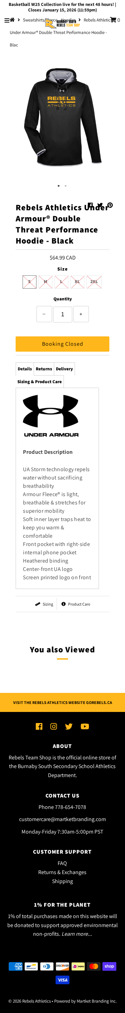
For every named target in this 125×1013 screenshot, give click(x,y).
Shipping (62, 881)
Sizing (47, 604)
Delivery (64, 369)
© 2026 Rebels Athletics (29, 1001)
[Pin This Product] (110, 205)
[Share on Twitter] (100, 205)
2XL (94, 281)
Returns (44, 369)
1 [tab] (59, 186)
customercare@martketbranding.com (62, 819)
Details (25, 369)
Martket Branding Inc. (97, 1001)
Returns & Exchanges (62, 872)
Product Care (78, 604)
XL (77, 281)
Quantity (62, 299)
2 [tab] (65, 186)
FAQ (62, 863)
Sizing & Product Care (39, 382)
